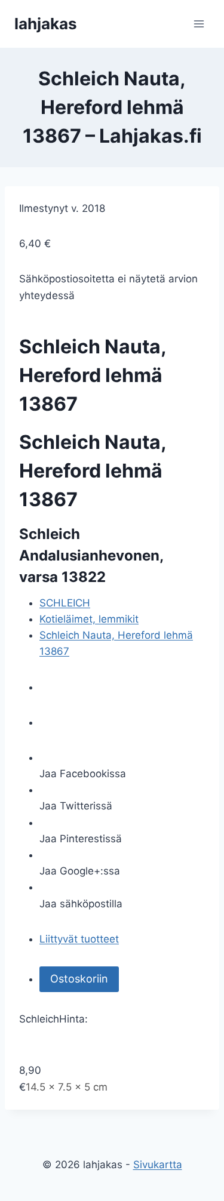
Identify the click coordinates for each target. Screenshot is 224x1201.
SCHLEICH (64, 603)
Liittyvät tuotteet (79, 939)
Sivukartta (157, 1165)
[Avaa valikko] (199, 23)
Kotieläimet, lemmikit (89, 619)
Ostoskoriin (79, 978)
